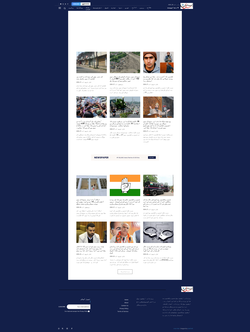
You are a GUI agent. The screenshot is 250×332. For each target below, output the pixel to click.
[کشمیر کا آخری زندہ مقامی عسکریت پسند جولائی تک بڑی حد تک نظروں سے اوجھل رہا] (158, 62)
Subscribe (61, 306)
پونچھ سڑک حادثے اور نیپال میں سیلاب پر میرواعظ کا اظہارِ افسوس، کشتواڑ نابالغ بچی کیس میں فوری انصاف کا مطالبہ (157, 124)
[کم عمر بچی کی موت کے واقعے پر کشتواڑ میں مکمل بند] (91, 62)
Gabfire (190, 328)
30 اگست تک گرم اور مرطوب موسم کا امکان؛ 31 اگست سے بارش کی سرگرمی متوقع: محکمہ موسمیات (125, 123)
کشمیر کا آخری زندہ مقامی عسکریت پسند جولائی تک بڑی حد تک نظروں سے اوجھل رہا (158, 79)
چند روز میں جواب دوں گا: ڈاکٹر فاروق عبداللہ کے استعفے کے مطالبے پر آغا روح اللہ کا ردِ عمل (91, 248)
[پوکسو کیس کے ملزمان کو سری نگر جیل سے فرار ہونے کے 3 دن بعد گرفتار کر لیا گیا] (158, 232)
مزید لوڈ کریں (126, 271)
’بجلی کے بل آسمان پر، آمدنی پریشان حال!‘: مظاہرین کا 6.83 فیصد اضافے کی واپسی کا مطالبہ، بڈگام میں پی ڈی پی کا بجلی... (91, 124)
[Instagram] (65, 4)
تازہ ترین (155, 84)
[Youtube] (61, 4)
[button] (64, 8)
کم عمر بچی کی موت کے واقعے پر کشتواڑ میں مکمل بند (89, 78)
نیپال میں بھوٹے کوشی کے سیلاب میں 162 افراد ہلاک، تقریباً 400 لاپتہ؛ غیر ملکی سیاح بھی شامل (125, 79)
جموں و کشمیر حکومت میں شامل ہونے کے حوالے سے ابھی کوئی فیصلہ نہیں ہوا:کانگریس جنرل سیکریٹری (125, 201)
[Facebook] (68, 4)
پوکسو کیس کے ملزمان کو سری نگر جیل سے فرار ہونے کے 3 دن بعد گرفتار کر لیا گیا (157, 248)
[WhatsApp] (59, 329)
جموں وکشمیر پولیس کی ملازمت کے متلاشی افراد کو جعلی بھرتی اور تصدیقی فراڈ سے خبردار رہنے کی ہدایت (157, 202)
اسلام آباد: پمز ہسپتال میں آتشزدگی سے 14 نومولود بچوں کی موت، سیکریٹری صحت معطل (90, 201)
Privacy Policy (84, 311)
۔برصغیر (121, 84)
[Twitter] (63, 4)
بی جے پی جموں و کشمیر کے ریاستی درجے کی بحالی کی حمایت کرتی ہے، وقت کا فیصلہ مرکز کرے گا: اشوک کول (124, 249)
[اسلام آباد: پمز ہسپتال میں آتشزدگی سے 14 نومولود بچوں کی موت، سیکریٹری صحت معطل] (91, 185)
